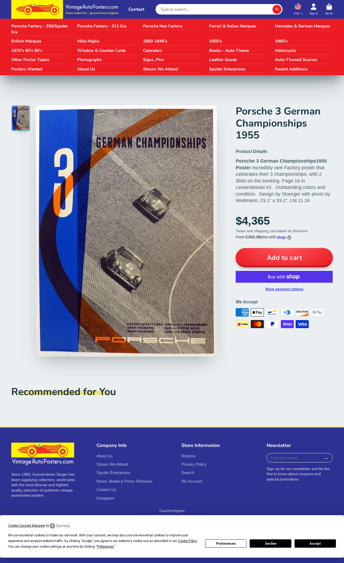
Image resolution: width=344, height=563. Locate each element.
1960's (281, 41)
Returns (188, 456)
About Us (86, 69)
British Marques (26, 41)
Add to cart (284, 257)
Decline (270, 544)
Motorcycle (285, 50)
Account (313, 9)
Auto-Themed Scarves (296, 59)
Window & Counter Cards (101, 50)
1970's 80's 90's (26, 50)
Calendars (152, 50)
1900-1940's (155, 41)
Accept (315, 544)
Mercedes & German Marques (302, 26)
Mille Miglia (88, 41)
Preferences (226, 544)
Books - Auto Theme (229, 50)
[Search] (277, 9)
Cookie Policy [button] (187, 541)
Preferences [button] (105, 546)
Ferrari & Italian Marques (232, 26)
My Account (191, 481)
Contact (136, 9)
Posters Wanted (26, 69)
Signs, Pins (153, 59)
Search (187, 472)
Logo (66, 9)
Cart (329, 9)
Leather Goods (223, 59)
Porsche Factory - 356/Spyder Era (39, 29)
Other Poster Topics (30, 59)
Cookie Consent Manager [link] (26, 526)
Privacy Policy (194, 464)
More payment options (284, 289)
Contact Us (106, 489)
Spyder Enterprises (227, 69)
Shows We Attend (160, 69)
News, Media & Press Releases (124, 481)
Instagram (105, 498)
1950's (215, 41)
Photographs (89, 59)
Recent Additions (291, 69)
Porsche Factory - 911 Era (101, 26)
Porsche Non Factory (162, 26)
